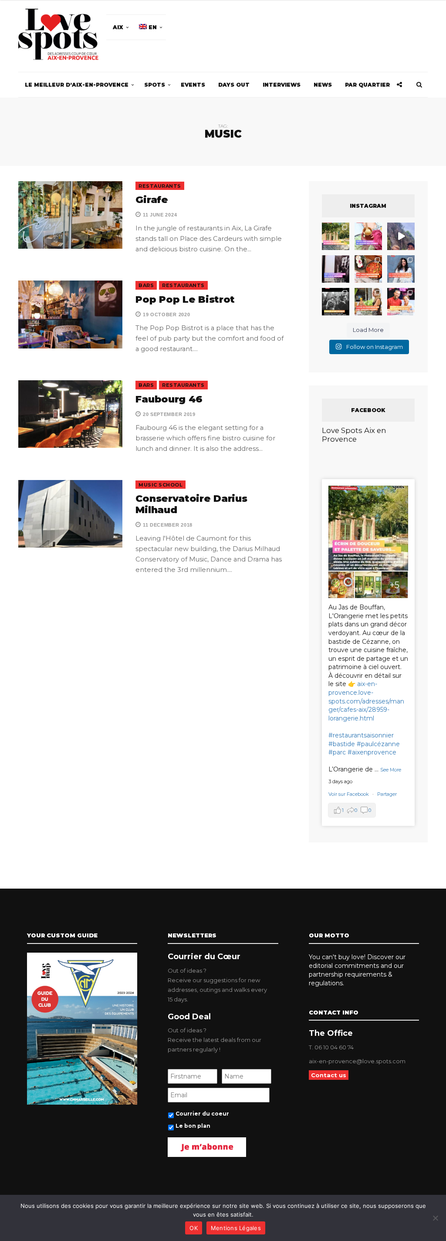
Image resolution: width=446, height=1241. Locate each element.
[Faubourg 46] (70, 414)
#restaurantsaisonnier (361, 735)
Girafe (151, 200)
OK (193, 1227)
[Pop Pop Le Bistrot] (70, 314)
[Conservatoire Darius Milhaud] (70, 514)
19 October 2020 (165, 314)
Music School (160, 485)
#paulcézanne (378, 744)
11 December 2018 (167, 525)
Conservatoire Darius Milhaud (191, 504)
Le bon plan (193, 1126)
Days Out (234, 84)
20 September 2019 (168, 414)
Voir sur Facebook (349, 794)
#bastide (341, 744)
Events (193, 84)
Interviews (282, 84)
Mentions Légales (236, 1227)
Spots (154, 84)
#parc (337, 752)
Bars (146, 285)
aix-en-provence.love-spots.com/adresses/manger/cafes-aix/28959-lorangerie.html (366, 701)
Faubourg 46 (169, 399)
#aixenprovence (372, 752)
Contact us (328, 1075)
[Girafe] (70, 215)
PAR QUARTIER (367, 84)
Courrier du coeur (202, 1113)
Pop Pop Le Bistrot (185, 299)
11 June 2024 (159, 214)
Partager (387, 794)
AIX (118, 27)
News (323, 84)
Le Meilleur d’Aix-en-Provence (76, 84)
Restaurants (160, 186)
